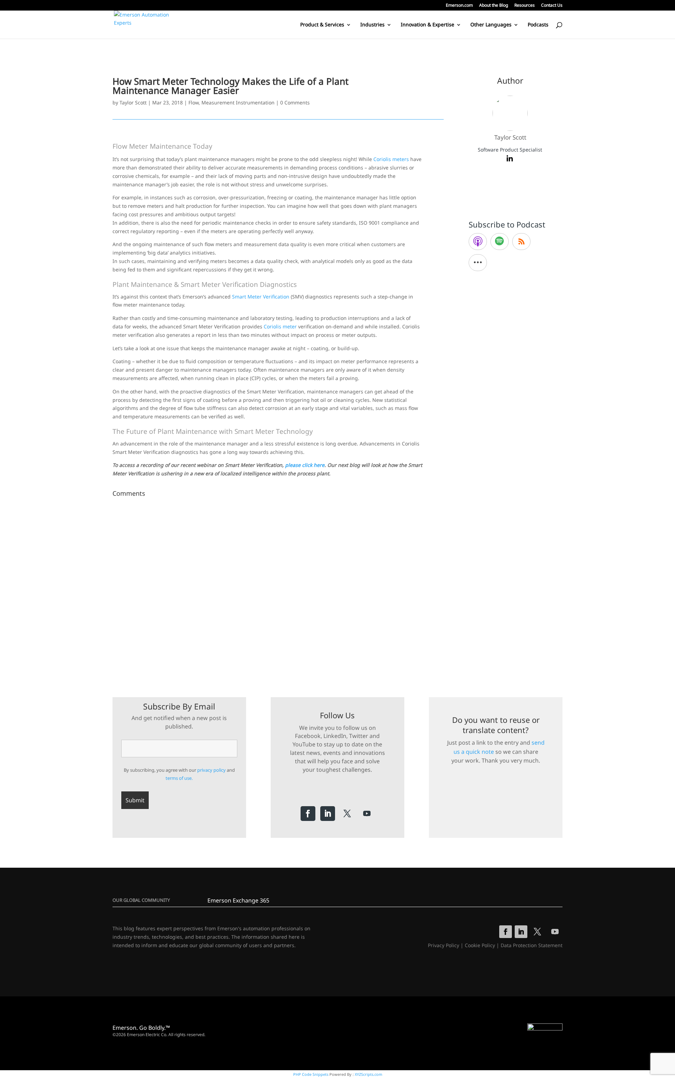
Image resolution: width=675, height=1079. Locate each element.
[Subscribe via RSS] (521, 241)
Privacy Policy (443, 945)
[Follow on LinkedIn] (327, 813)
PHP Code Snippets (310, 1074)
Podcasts (538, 25)
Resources (524, 5)
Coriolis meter (280, 326)
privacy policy (211, 770)
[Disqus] (278, 588)
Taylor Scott (133, 102)
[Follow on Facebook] (308, 813)
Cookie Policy (480, 945)
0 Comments (295, 102)
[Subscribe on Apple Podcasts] (478, 241)
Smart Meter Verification (260, 296)
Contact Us (551, 5)
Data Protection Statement (531, 945)
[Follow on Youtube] (367, 813)
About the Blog (493, 5)
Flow (193, 102)
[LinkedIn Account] (509, 159)
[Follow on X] (347, 813)
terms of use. (179, 778)
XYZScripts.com (368, 1074)
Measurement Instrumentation (238, 102)
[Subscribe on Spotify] (499, 241)
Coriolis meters (391, 159)
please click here (304, 465)
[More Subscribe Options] (478, 262)
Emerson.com (459, 5)
